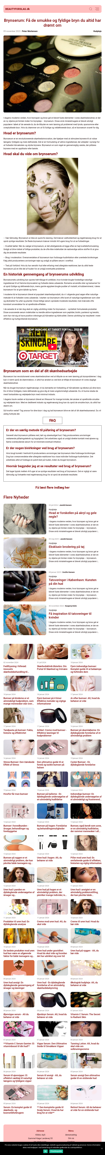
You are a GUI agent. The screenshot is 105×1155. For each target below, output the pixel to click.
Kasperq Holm (71, 606)
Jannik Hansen (65, 505)
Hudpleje (97, 31)
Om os (71, 1138)
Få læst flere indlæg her (52, 487)
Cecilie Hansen (68, 572)
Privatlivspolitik (56, 1151)
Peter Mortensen (30, 31)
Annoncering (71, 1135)
